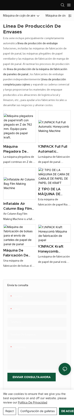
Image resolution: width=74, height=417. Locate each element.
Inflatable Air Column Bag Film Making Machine (17, 206)
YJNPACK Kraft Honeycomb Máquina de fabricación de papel (51, 249)
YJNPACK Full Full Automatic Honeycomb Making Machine (52, 149)
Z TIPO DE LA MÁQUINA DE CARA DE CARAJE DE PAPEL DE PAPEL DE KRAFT (53, 192)
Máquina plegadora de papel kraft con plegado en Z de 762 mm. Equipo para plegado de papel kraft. (17, 149)
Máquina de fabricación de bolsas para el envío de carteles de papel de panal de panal (19, 253)
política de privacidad (32, 402)
